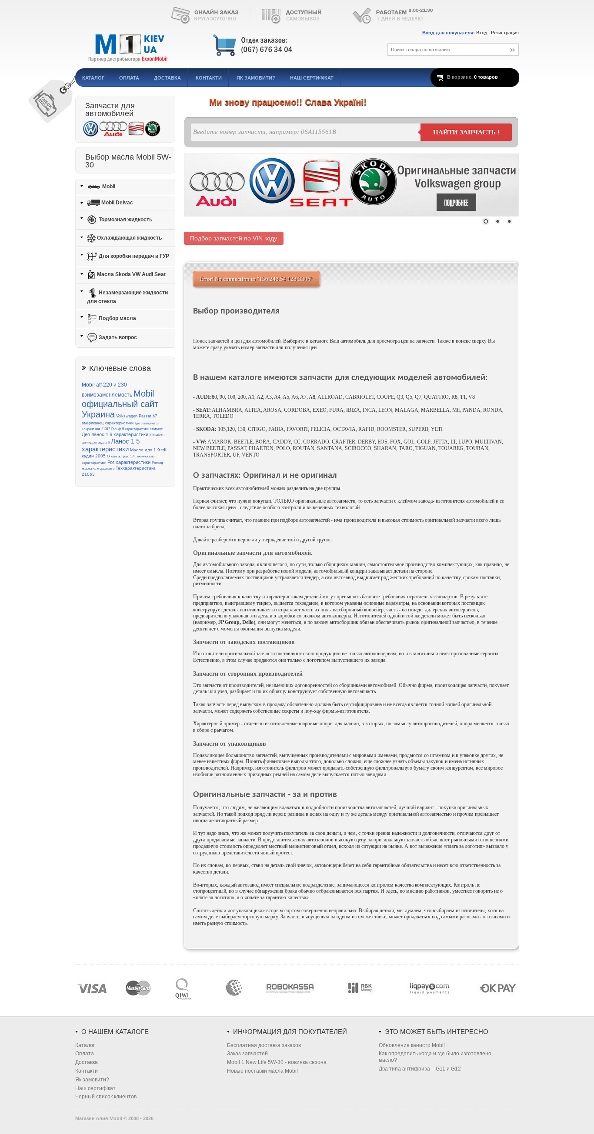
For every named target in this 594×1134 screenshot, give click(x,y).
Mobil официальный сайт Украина (120, 404)
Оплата (129, 77)
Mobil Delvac (116, 203)
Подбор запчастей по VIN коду (233, 238)
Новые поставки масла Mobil (262, 1071)
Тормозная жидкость (124, 220)
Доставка (167, 77)
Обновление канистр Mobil (412, 1045)
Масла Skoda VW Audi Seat (131, 274)
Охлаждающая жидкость (129, 238)
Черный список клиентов (106, 1097)
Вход (481, 32)
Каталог (93, 77)
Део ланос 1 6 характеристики (115, 434)
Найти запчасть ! (466, 132)
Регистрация (505, 32)
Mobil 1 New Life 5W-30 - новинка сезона (277, 1062)
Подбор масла (116, 318)
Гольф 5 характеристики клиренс (137, 429)
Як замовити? (256, 77)
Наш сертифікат (312, 77)
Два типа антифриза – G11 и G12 (420, 1069)
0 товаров (486, 77)
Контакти (209, 77)
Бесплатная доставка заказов (264, 1045)
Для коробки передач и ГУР (133, 256)
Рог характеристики (128, 462)
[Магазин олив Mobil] (221, 45)
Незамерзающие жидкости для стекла (127, 297)
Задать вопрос (117, 337)
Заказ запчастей (247, 1054)
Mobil (108, 186)
